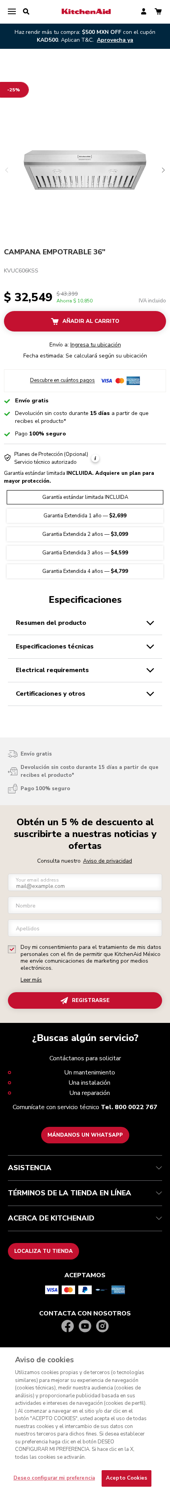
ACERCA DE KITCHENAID (51, 1218)
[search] (26, 12)
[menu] (12, 12)
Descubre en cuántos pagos (62, 380)
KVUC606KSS (21, 270)
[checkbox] (12, 949)
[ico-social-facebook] (68, 1326)
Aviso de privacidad (107, 861)
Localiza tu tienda (43, 1251)
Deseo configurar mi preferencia (54, 1478)
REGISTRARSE (91, 1000)
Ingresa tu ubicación (95, 344)
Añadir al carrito (90, 321)
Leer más (31, 980)
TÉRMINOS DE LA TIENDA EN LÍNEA (69, 1193)
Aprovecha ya (115, 40)
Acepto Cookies (126, 1478)
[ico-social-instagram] (102, 1326)
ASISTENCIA (29, 1168)
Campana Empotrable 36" (55, 252)
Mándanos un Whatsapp (85, 1135)
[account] (143, 12)
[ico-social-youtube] (85, 1326)
